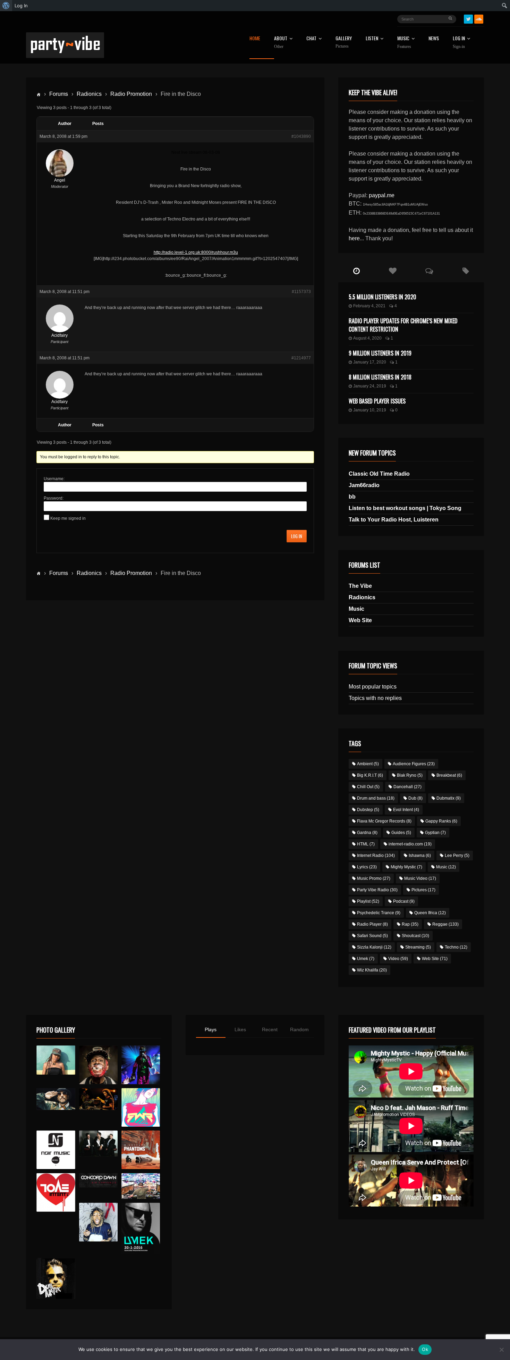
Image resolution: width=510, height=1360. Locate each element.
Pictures (423, 889)
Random (299, 1029)
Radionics (89, 94)
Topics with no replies (375, 698)
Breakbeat (449, 775)
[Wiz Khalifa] (98, 1222)
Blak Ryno (410, 775)
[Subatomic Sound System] (140, 1064)
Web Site (360, 620)
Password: (53, 498)
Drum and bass (375, 798)
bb (352, 497)
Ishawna (420, 855)
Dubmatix (448, 798)
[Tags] (466, 271)
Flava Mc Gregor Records (384, 821)
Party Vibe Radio (377, 889)
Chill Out (368, 786)
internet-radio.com (410, 844)
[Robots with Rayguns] (140, 1107)
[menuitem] (6, 5)
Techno (456, 947)
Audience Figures (414, 763)
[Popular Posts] (393, 271)
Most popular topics (373, 687)
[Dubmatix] (55, 1278)
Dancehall (407, 786)
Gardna (367, 832)
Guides (401, 832)
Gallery (343, 42)
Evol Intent (406, 809)
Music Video (420, 878)
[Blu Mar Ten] (98, 1143)
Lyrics (367, 867)
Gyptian (435, 832)
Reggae (445, 924)
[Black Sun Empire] (140, 1149)
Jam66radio (364, 485)
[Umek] (140, 1228)
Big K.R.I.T (370, 775)
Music (356, 609)
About (280, 42)
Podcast (404, 901)
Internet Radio (376, 855)
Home (254, 39)
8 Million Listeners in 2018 (380, 377)
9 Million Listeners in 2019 (380, 353)
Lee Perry (457, 855)
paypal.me (381, 195)
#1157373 (301, 291)
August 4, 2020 (367, 338)
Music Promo (373, 878)
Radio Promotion (131, 94)
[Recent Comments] (429, 271)
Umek (365, 958)
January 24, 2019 (369, 386)
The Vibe (360, 586)
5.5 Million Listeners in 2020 (382, 297)
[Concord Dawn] (98, 1180)
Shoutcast (415, 935)
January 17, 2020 (369, 362)
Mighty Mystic (406, 867)
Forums (58, 94)
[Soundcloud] (478, 19)
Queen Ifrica (430, 912)
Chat (311, 39)
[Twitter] (468, 19)
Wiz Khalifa (372, 970)
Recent (270, 1029)
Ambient (368, 763)
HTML (366, 844)
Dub (415, 798)
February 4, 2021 (369, 305)
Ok (425, 1349)
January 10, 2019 (369, 410)
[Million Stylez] (55, 1099)
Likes (240, 1029)
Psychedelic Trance (378, 912)
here (354, 238)
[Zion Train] (98, 1099)
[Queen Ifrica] (55, 1060)
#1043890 (301, 136)
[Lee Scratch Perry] (98, 1064)
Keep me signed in (68, 518)
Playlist (368, 901)
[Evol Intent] (55, 1192)
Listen (372, 39)
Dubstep (368, 809)
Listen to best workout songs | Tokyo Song (405, 508)
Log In (459, 42)
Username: (54, 478)
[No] (501, 1349)
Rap (410, 924)
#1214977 (301, 358)
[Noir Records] (55, 1149)
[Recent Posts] (356, 271)
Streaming (418, 947)
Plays (210, 1029)
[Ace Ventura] (140, 1186)
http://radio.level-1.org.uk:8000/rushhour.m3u (196, 252)
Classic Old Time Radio (379, 474)
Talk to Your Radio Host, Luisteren (394, 520)
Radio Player (372, 924)
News (433, 39)
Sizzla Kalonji (374, 947)
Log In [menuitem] (21, 5)
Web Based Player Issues (377, 401)
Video (398, 958)
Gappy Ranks (441, 821)
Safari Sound (372, 935)
